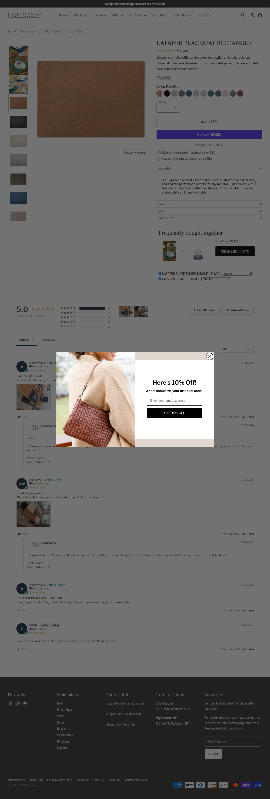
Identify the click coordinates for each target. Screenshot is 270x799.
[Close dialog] (209, 356)
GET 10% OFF (174, 413)
